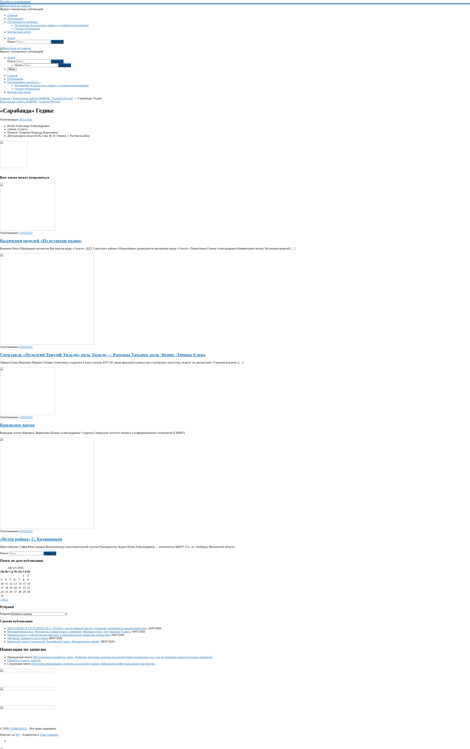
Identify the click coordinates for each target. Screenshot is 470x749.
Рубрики (5, 613)
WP (17, 734)
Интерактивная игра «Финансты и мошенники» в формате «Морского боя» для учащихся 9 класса (69, 631)
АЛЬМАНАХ (18, 728)
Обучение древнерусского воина (27, 638)
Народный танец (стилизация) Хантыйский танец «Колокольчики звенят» (53, 641)
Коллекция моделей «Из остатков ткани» (41, 240)
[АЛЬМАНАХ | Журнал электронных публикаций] (15, 5)
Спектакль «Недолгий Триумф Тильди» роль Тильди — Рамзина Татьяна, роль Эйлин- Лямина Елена (102, 354)
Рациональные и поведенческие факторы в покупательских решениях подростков (58, 634)
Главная (5, 98)
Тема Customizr (49, 734)
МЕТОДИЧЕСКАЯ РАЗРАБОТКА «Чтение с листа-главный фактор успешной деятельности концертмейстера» (77, 628)
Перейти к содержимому (15, 1)
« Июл (4, 599)
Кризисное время (17, 425)
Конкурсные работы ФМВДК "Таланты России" (43, 98)
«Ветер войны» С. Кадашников (31, 539)
